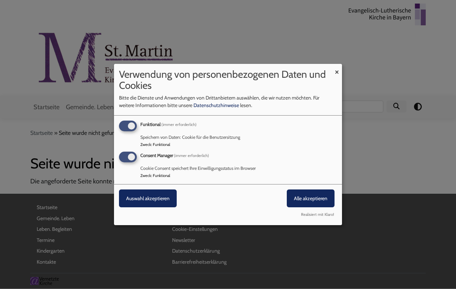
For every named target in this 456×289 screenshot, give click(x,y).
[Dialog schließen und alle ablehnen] (336, 68)
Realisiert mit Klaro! (317, 214)
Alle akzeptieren (310, 198)
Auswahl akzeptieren (148, 198)
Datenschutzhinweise (216, 105)
